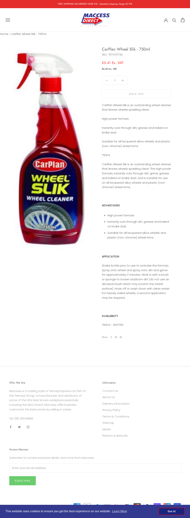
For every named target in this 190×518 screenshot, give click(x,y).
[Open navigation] (8, 20)
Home (4, 34)
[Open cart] (182, 20)
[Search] (174, 20)
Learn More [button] (119, 511)
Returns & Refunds (115, 436)
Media (106, 429)
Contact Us (110, 391)
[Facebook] (111, 337)
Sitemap (108, 423)
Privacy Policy (111, 410)
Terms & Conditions (115, 416)
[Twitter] (116, 337)
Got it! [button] (172, 511)
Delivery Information (116, 404)
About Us (108, 397)
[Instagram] (28, 427)
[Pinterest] (121, 337)
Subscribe (22, 481)
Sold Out (136, 94)
